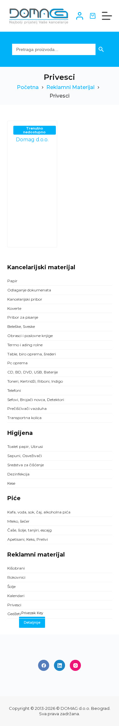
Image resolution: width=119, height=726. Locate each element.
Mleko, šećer (18, 521)
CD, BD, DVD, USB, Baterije (32, 372)
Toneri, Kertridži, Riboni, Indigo (35, 381)
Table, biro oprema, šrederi (31, 354)
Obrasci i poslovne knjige (30, 335)
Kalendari (15, 595)
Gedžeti (14, 613)
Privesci (14, 604)
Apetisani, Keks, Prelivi (27, 539)
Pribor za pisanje (22, 317)
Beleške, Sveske (21, 326)
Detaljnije (32, 622)
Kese (11, 483)
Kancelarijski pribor (24, 299)
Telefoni (14, 390)
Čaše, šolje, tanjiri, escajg (29, 530)
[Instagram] (75, 665)
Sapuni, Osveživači (24, 455)
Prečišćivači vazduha (27, 408)
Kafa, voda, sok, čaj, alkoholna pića (38, 512)
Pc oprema (17, 362)
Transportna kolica (24, 417)
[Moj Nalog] (79, 16)
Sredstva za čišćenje (25, 464)
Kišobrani (16, 568)
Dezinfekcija (18, 474)
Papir (12, 280)
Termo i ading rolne (25, 344)
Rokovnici (16, 577)
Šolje (11, 586)
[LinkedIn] (59, 665)
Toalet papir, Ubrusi (25, 446)
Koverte (14, 308)
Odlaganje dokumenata (29, 290)
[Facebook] (43, 665)
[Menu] (107, 16)
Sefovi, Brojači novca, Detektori (35, 399)
